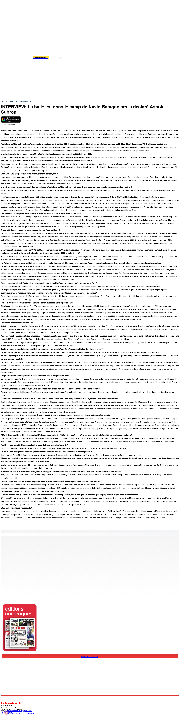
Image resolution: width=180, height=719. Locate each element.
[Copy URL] (43, 524)
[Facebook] (25, 524)
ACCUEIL (5, 101)
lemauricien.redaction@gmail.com (19, 711)
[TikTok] (20, 698)
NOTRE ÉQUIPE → (8, 712)
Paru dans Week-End (20, 101)
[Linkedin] (14, 698)
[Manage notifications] (6, 713)
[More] (52, 524)
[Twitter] (34, 524)
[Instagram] (8, 698)
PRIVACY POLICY (18, 713)
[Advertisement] (90, 79)
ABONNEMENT (30, 713)
